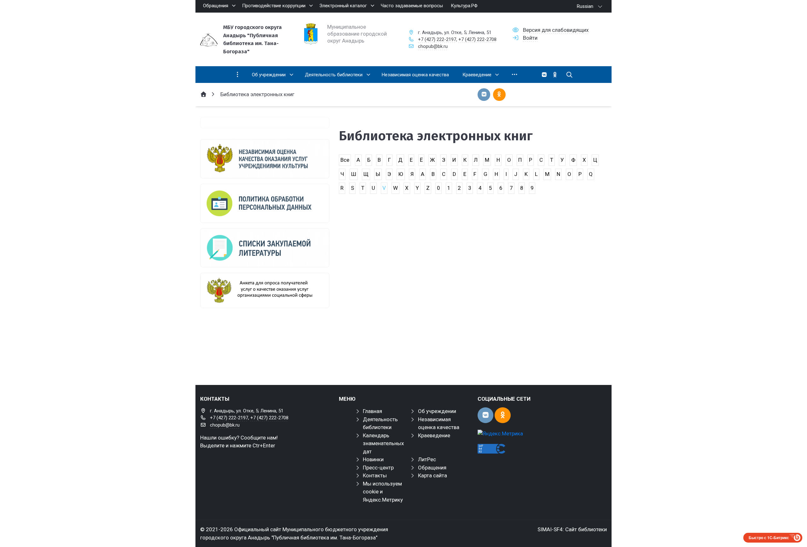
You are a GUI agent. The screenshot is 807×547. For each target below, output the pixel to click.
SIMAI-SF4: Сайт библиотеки (572, 529)
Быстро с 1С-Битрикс (769, 537)
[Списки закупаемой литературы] (264, 248)
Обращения (432, 467)
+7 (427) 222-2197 (437, 39)
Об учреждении (437, 411)
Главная (372, 411)
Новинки (373, 459)
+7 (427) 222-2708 (477, 39)
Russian (585, 6)
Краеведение (434, 435)
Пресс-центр (378, 467)
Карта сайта (432, 475)
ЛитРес (427, 459)
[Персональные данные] (264, 203)
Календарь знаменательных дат (383, 443)
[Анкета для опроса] (264, 290)
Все (344, 160)
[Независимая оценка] (264, 158)
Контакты (375, 475)
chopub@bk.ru (433, 46)
